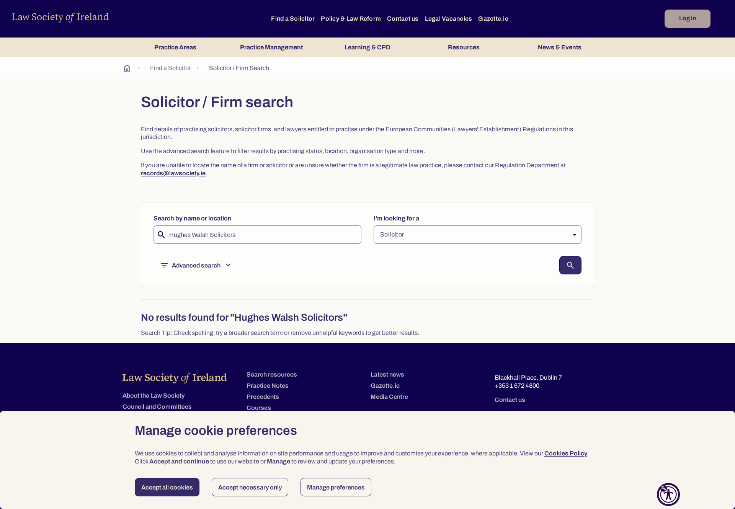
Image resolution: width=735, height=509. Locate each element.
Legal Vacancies (448, 18)
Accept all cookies (167, 487)
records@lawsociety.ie (173, 173)
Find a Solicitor (293, 18)
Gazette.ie (493, 18)
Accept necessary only (250, 487)
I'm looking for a (396, 218)
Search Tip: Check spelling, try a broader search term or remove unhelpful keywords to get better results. (280, 333)
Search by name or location (193, 218)
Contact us (403, 18)
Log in (687, 18)
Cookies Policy (565, 453)
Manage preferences (336, 487)
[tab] (175, 47)
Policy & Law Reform (351, 18)
